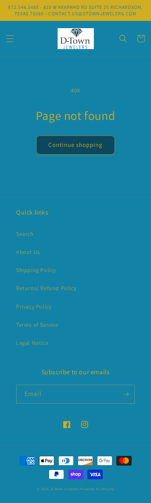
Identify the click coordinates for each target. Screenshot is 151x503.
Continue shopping (75, 144)
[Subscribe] (125, 394)
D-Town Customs (65, 489)
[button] (10, 38)
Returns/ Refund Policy (46, 288)
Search (25, 233)
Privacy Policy (33, 306)
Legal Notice (32, 342)
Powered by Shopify (97, 489)
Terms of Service (37, 324)
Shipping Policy (36, 270)
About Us (28, 252)
